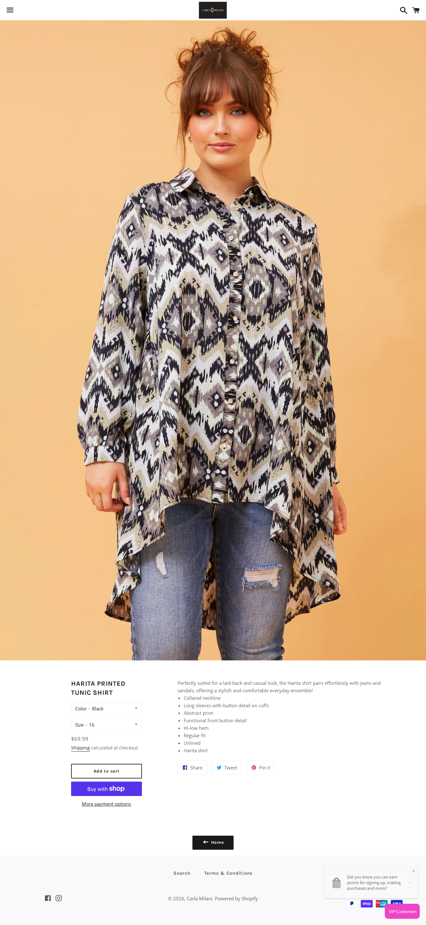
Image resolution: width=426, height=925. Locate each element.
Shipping (80, 748)
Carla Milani (199, 898)
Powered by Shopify (236, 898)
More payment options (106, 804)
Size (79, 725)
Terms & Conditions (228, 873)
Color (81, 708)
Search (182, 873)
